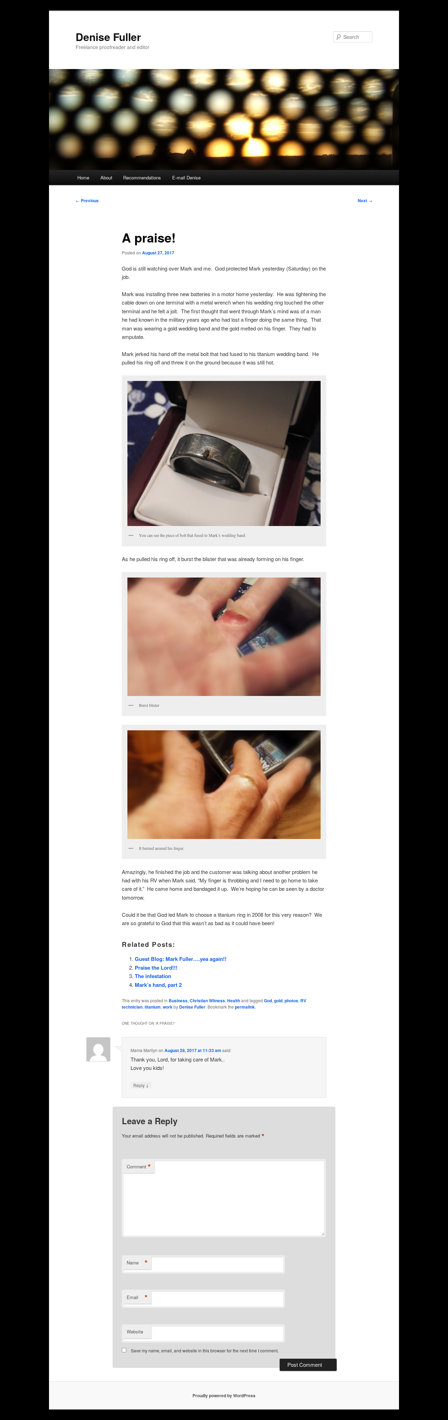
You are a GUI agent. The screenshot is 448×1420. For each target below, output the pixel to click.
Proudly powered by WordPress (223, 1395)
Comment (139, 1166)
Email (137, 1297)
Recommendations (142, 177)
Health (233, 1000)
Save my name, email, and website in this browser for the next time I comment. (205, 1350)
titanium (153, 1007)
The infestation (153, 976)
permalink (245, 1007)
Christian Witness (207, 1000)
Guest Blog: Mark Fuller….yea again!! (180, 959)
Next (365, 200)
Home (83, 177)
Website (135, 1331)
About (106, 177)
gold (278, 1000)
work (168, 1007)
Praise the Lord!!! (156, 967)
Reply (141, 1085)
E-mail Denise (186, 177)
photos (291, 1000)
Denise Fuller (108, 36)
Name (137, 1262)
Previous (87, 200)
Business (178, 1000)
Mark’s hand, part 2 (158, 985)
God (268, 1000)
